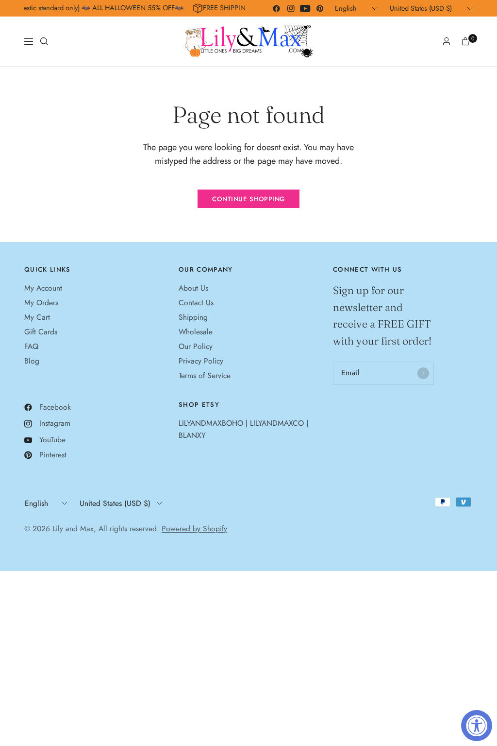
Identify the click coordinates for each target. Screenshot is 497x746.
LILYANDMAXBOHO (211, 423)
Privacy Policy (201, 360)
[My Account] (446, 41)
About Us (193, 288)
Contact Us (196, 302)
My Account (43, 288)
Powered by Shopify (194, 528)
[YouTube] (305, 8)
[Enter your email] (423, 373)
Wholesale (196, 331)
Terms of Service (205, 375)
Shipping (193, 317)
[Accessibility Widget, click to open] (476, 725)
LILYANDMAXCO (277, 423)
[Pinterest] (320, 8)
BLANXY (192, 435)
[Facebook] (276, 8)
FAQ (31, 346)
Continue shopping (248, 199)
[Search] (44, 41)
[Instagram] (290, 8)
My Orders (41, 302)
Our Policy (196, 346)
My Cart (37, 317)
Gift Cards (40, 331)
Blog (31, 360)
